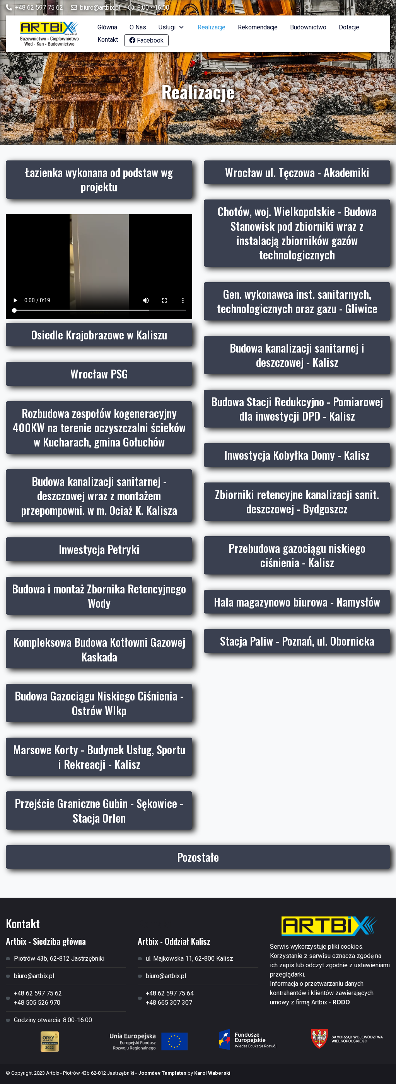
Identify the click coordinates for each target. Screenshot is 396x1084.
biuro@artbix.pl (100, 7)
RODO (341, 1002)
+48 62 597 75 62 (39, 7)
